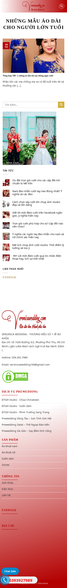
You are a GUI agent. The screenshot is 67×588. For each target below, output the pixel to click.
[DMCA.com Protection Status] (15, 376)
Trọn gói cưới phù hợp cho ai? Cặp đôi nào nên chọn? (37, 225)
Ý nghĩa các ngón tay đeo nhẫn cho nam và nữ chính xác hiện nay (38, 236)
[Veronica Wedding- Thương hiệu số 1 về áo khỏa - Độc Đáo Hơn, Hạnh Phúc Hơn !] (34, 6)
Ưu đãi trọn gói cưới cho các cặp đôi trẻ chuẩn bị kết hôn (36, 182)
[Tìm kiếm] (61, 6)
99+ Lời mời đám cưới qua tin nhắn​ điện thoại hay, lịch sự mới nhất (36, 257)
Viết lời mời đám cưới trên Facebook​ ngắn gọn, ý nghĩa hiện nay (37, 214)
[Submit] (61, 105)
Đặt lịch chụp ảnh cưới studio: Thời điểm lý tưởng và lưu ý (38, 247)
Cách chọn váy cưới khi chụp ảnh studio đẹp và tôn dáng (36, 204)
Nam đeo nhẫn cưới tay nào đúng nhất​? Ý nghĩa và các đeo (37, 193)
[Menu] (5, 6)
